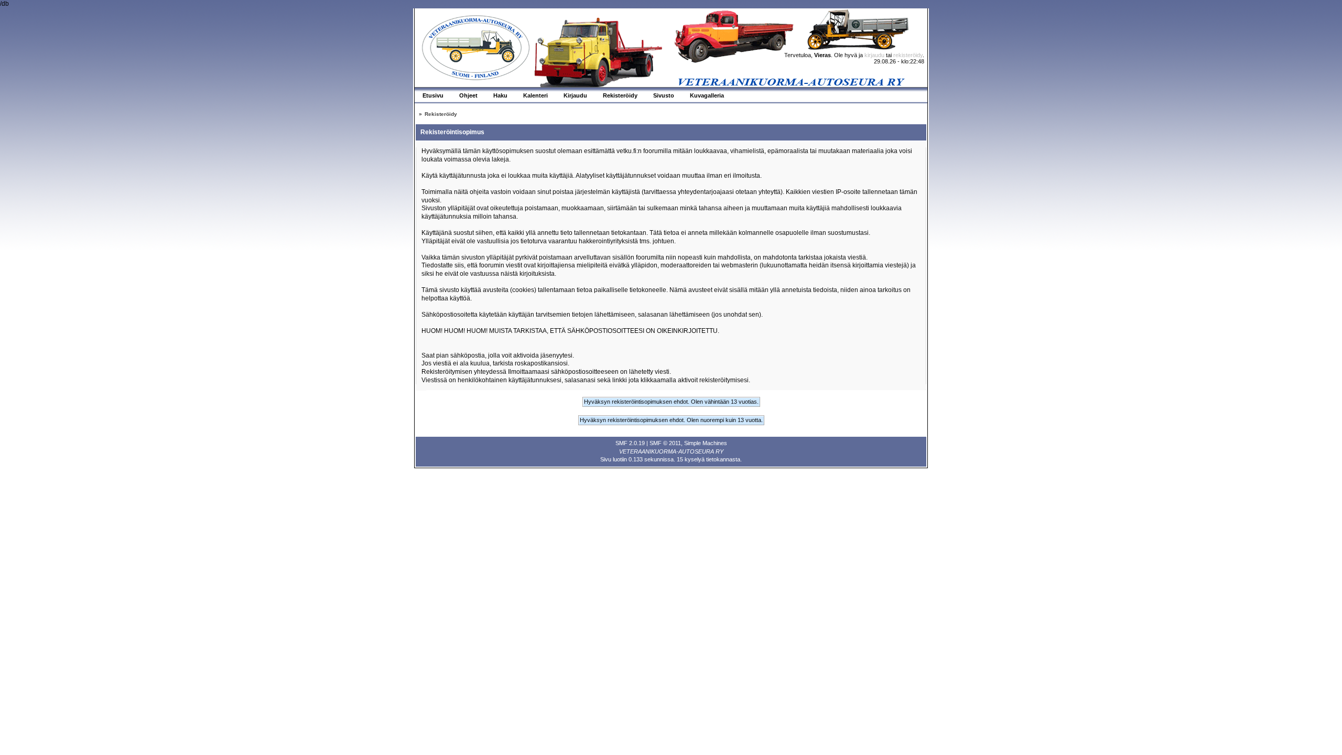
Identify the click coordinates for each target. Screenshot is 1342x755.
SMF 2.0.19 (630, 443)
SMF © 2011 (665, 443)
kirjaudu (874, 55)
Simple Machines (705, 443)
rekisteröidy (908, 55)
